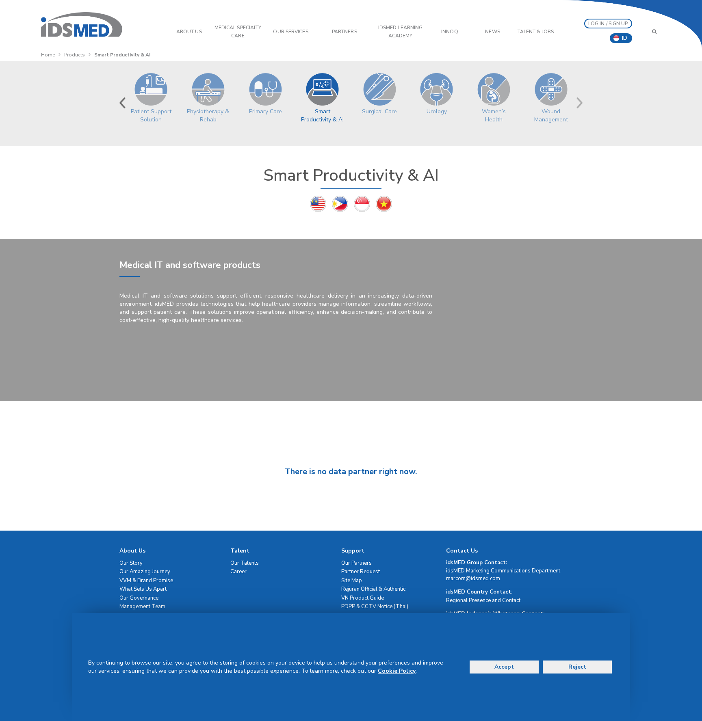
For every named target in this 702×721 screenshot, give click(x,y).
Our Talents (244, 563)
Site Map (351, 580)
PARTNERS (344, 31)
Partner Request (360, 571)
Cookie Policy (397, 671)
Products (74, 55)
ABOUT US (189, 31)
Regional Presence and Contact (483, 600)
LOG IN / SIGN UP (608, 23)
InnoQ (449, 31)
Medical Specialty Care (238, 31)
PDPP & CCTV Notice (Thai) (374, 606)
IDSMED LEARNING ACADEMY (400, 31)
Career (238, 571)
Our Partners (356, 563)
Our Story (131, 563)
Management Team (142, 606)
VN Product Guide (362, 598)
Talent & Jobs (536, 31)
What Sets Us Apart (143, 589)
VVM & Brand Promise (146, 580)
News (492, 31)
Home (48, 55)
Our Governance (138, 598)
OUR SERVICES (290, 31)
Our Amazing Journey (144, 571)
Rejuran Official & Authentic (373, 589)
